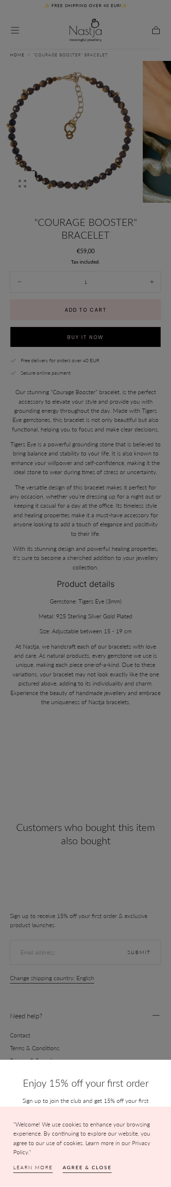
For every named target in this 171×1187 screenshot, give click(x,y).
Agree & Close (87, 1167)
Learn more (33, 1167)
